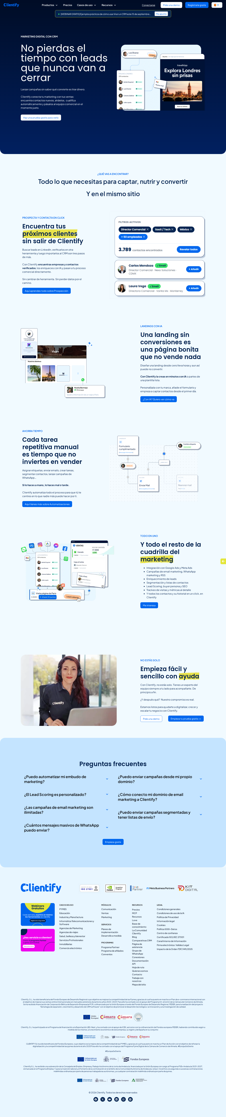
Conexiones (138, 957)
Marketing (106, 917)
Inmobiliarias (65, 944)
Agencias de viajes (68, 932)
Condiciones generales (168, 909)
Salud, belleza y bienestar (72, 936)
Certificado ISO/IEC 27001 (170, 937)
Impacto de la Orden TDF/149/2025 (175, 949)
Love (134, 920)
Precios (136, 909)
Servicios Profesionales (71, 940)
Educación (64, 913)
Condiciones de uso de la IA (170, 913)
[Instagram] (123, 1099)
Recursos (137, 916)
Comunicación (108, 909)
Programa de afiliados (112, 950)
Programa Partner (110, 947)
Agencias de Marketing (71, 928)
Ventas (105, 913)
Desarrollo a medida (111, 935)
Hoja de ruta (138, 967)
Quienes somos (140, 970)
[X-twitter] (102, 1099)
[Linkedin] (116, 1099)
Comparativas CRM (142, 940)
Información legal (165, 921)
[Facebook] (95, 1099)
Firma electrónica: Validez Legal (173, 945)
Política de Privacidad (167, 917)
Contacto (137, 974)
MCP (134, 913)
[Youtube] (109, 1099)
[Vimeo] (130, 1099)
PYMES (63, 909)
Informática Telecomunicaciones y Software (76, 923)
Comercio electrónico (70, 948)
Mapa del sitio (139, 984)
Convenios (106, 954)
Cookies (161, 925)
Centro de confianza (167, 933)
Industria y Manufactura (71, 917)
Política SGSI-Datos (167, 929)
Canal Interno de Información (171, 941)
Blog (134, 936)
